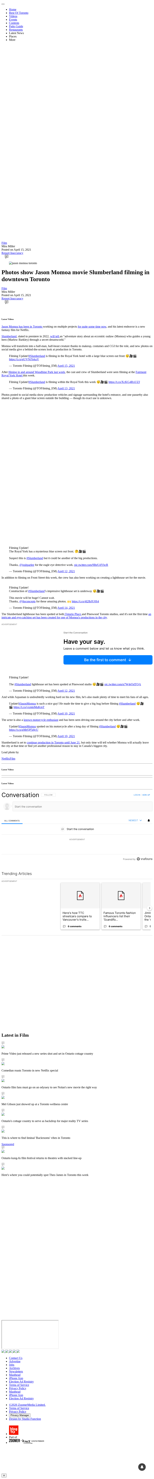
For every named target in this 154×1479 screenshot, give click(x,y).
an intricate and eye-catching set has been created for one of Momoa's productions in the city (76, 615)
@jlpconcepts (27, 601)
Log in (137, 795)
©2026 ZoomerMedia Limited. (27, 1404)
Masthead (14, 1374)
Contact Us (15, 1358)
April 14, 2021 (66, 607)
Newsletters (16, 1371)
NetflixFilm (8, 758)
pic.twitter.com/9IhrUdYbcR (91, 564)
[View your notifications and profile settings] (148, 820)
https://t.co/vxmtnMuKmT (29, 707)
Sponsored (8, 1144)
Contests (14, 23)
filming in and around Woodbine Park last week (36, 372)
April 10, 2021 (66, 713)
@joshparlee (26, 564)
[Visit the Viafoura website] (144, 859)
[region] (77, 827)
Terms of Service (19, 1385)
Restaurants (16, 29)
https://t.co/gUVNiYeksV (24, 359)
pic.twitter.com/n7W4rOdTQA (122, 684)
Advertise (14, 1361)
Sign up (146, 795)
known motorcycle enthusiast (41, 719)
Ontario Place (73, 614)
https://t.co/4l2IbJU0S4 (85, 601)
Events (13, 19)
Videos (13, 16)
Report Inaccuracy (12, 253)
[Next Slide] (149, 908)
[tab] (12, 820)
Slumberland (9, 336)
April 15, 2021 (66, 365)
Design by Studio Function (25, 1418)
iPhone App (16, 1378)
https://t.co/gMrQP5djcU (23, 729)
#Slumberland (37, 356)
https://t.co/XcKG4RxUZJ (124, 382)
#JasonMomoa (27, 703)
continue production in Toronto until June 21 (53, 742)
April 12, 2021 (66, 571)
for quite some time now (92, 326)
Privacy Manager (20, 1415)
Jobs (11, 1364)
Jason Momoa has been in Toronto (22, 326)
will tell (55, 336)
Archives (14, 1368)
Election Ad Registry (21, 1381)
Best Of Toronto (18, 12)
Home (12, 9)
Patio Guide (16, 26)
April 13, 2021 (66, 388)
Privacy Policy (17, 1388)
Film (4, 242)
